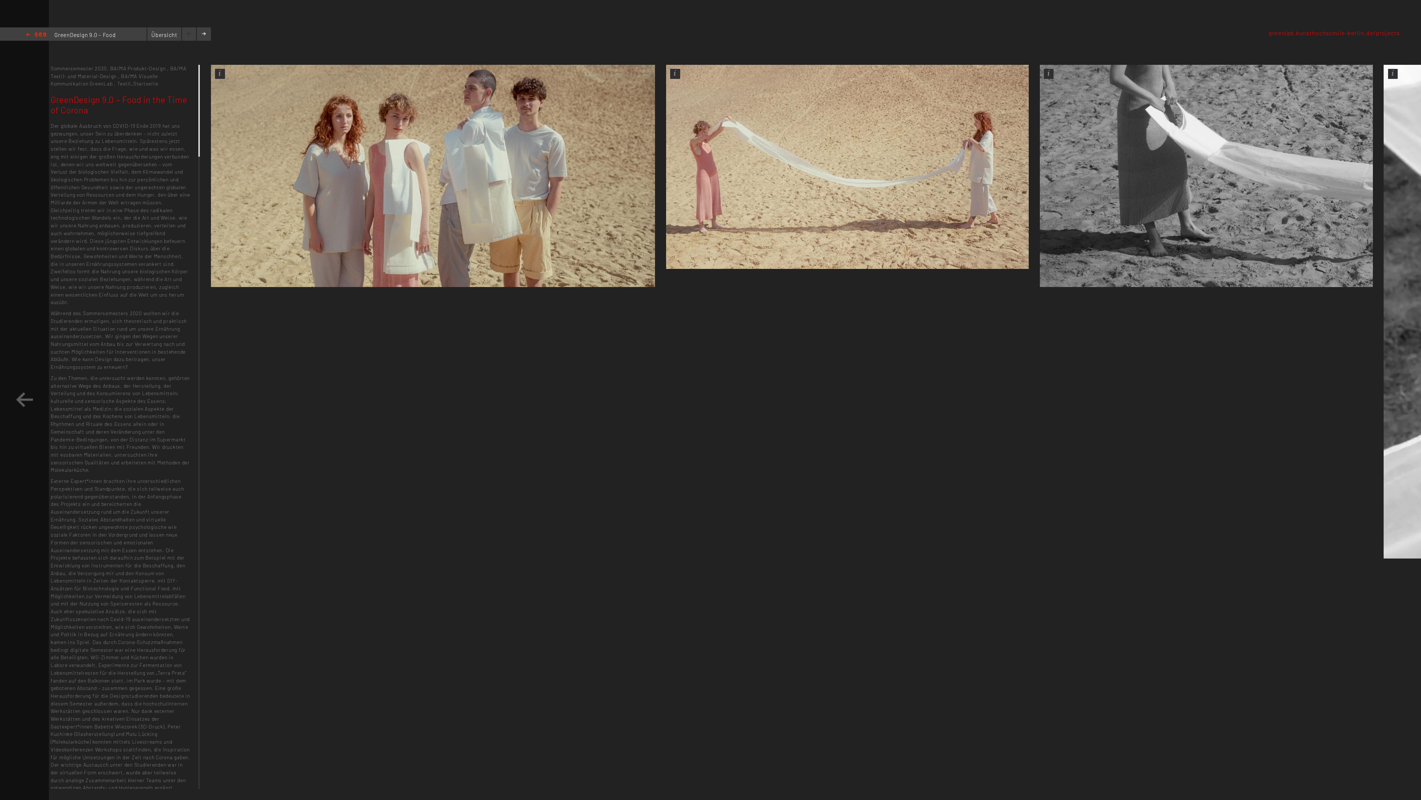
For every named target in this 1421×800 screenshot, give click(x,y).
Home (36, 35)
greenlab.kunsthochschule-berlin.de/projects (1334, 32)
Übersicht (164, 34)
